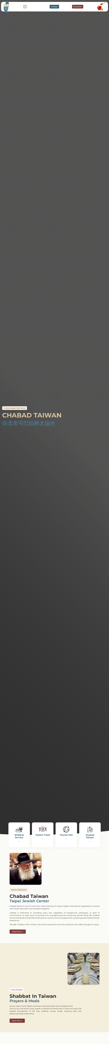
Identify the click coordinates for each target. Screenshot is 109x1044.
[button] (25, 6)
